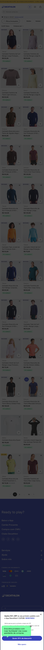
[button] (16, 631)
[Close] (31, 626)
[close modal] (41, 614)
